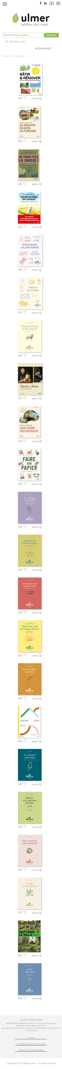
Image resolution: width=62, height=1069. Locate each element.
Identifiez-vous (17, 41)
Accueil (6, 55)
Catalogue (19, 55)
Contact (31, 1037)
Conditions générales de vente (31, 1043)
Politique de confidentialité (31, 1050)
